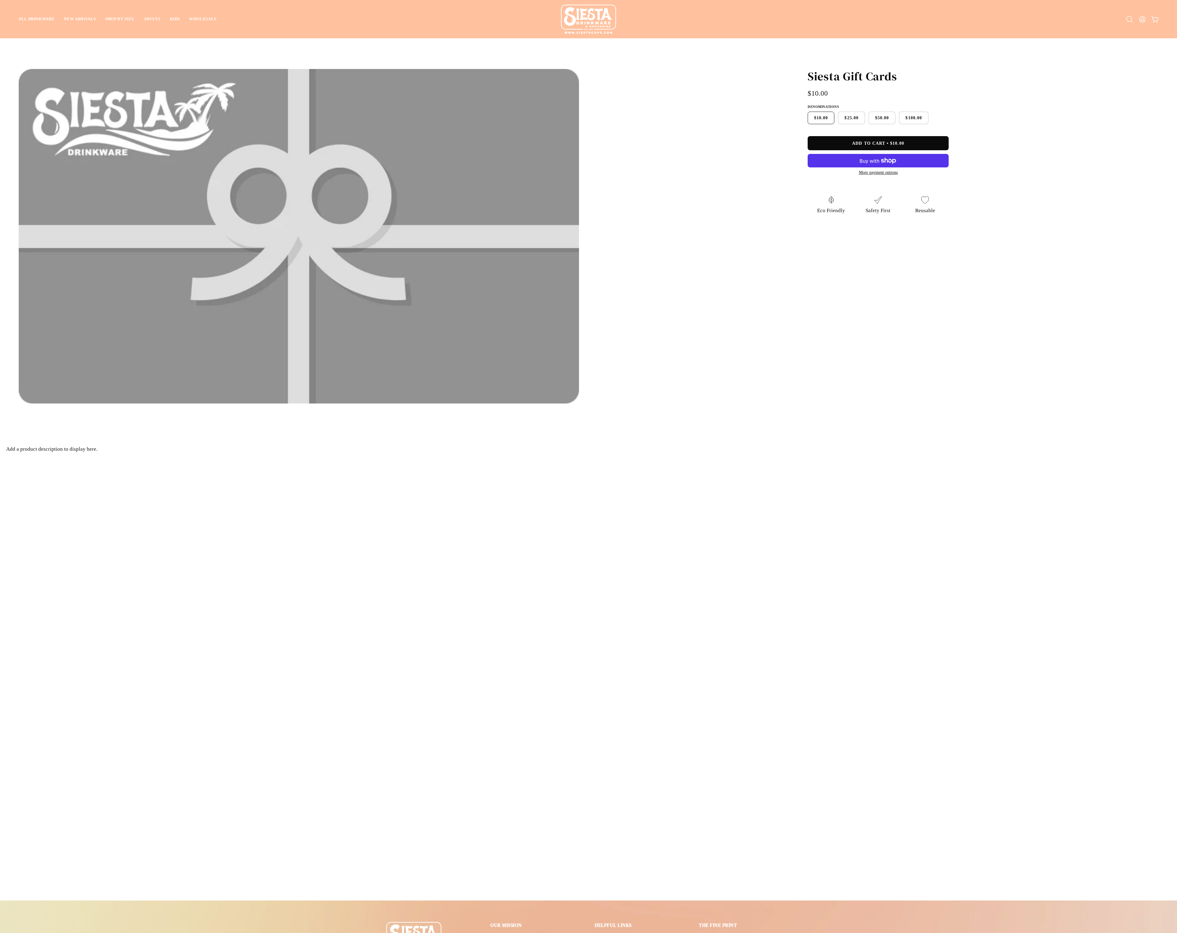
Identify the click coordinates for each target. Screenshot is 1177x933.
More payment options (878, 172)
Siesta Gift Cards (852, 76)
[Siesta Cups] (588, 19)
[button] (36, 19)
